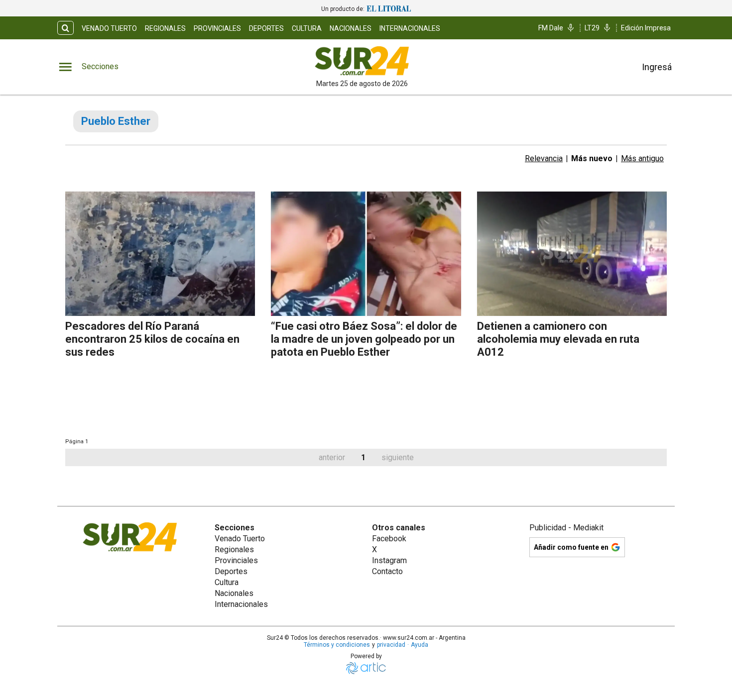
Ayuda (419, 644)
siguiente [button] (397, 457)
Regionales (165, 28)
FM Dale (550, 28)
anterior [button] (332, 457)
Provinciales (217, 28)
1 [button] (363, 457)
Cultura (307, 28)
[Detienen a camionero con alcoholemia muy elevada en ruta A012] (572, 254)
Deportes (266, 28)
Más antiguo (642, 158)
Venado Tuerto (109, 28)
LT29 (592, 28)
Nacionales (350, 28)
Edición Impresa (646, 28)
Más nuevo (591, 158)
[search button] (65, 28)
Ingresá (657, 67)
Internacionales (409, 28)
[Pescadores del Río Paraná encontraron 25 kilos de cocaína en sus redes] (160, 254)
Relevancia (544, 158)
